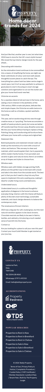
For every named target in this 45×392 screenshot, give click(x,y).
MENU (5, 1)
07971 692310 (21, 278)
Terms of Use (15, 366)
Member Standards (16, 375)
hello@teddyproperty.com (21, 282)
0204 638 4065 (15, 274)
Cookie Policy (15, 372)
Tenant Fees (14, 377)
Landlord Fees (30, 375)
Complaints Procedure (25, 369)
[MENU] (1, 1)
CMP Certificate (28, 372)
